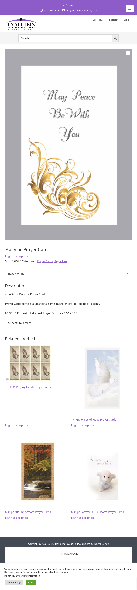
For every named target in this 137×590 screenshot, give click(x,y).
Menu (130, 8)
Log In (126, 19)
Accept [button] (31, 582)
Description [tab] (16, 274)
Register (113, 19)
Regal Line (60, 261)
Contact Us (98, 19)
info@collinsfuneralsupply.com (81, 10)
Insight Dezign (101, 543)
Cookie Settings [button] (14, 582)
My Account (68, 4)
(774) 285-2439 (51, 10)
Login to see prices (17, 256)
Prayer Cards (45, 261)
